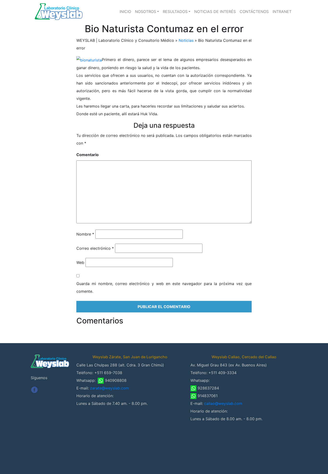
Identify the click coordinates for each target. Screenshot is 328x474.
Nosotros (145, 11)
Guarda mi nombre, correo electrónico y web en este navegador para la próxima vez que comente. (164, 287)
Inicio (125, 11)
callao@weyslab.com (223, 403)
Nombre (85, 234)
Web (80, 262)
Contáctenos (254, 11)
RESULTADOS (175, 11)
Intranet (282, 11)
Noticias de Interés (215, 11)
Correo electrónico (95, 248)
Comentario (87, 154)
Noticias (186, 40)
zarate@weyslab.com (109, 388)
